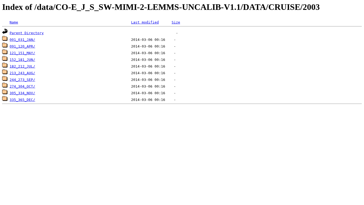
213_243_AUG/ (22, 73)
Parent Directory (27, 33)
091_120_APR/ (22, 46)
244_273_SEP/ (22, 80)
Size (176, 22)
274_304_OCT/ (22, 86)
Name (14, 22)
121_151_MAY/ (22, 53)
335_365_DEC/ (22, 100)
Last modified (145, 22)
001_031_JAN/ (22, 40)
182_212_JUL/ (22, 66)
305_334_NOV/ (22, 93)
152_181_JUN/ (22, 60)
